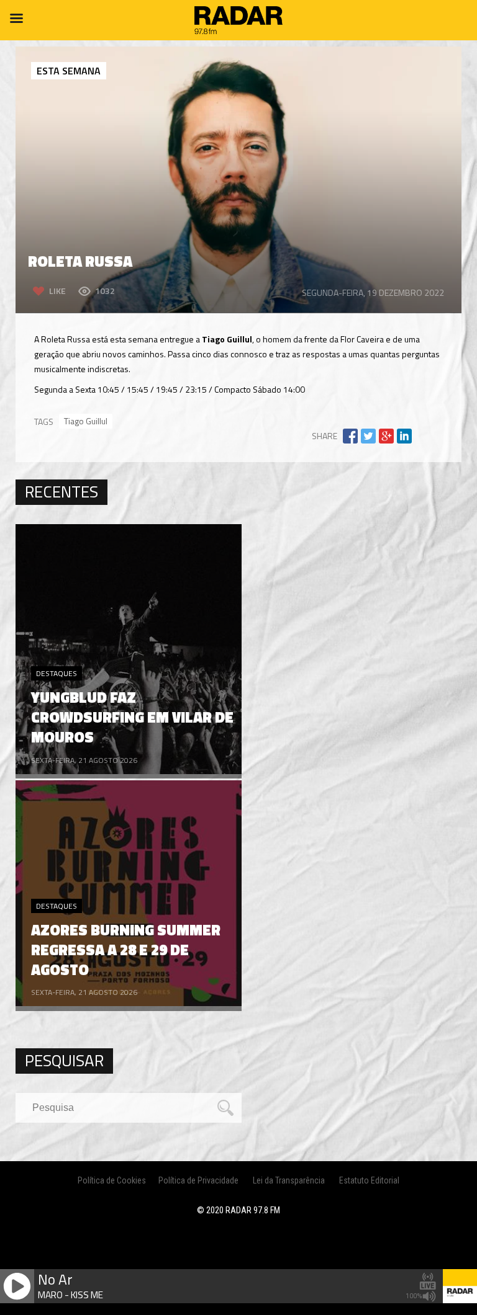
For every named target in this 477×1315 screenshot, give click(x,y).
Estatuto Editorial (369, 1180)
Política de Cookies (112, 1180)
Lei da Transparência (289, 1180)
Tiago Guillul (85, 420)
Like (57, 290)
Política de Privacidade (198, 1180)
